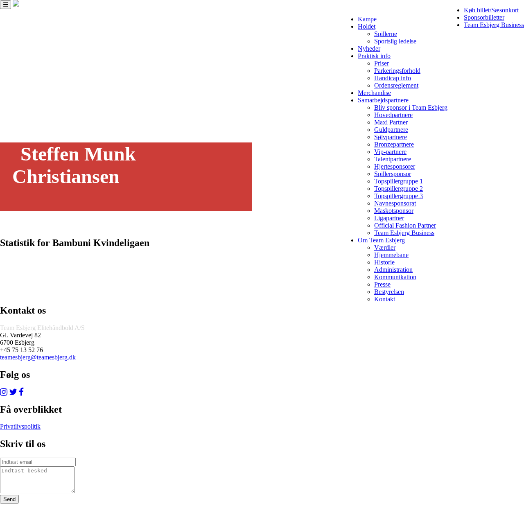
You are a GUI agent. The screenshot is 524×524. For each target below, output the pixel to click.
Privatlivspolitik (20, 426)
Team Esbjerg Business (494, 24)
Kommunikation (395, 276)
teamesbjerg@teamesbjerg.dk (38, 357)
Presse (382, 284)
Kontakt (384, 299)
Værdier (384, 247)
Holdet (366, 26)
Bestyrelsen (389, 291)
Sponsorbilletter (484, 17)
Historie (384, 262)
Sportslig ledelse (395, 41)
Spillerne (385, 33)
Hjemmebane (391, 254)
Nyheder (369, 48)
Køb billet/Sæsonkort (491, 10)
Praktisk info (374, 55)
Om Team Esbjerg (381, 240)
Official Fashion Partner (405, 225)
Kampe (367, 19)
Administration (393, 269)
